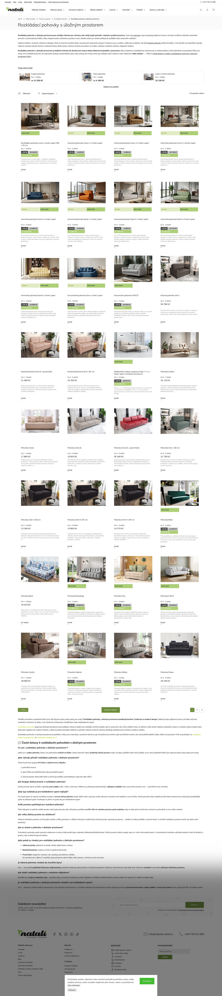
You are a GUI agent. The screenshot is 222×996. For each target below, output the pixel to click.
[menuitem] (39, 10)
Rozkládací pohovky (26, 727)
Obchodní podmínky (25, 966)
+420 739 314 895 (194, 934)
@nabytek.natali (77, 934)
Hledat (165, 957)
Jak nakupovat (70, 969)
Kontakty (8, 2)
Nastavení (72, 990)
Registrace (68, 953)
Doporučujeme (48, 93)
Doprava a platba (71, 966)
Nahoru (24, 710)
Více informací (74, 985)
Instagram (66, 934)
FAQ (19, 972)
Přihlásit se (195, 905)
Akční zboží (28, 2)
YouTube (71, 934)
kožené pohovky (154, 43)
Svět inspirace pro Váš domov (58, 2)
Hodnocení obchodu (25, 962)
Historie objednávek (72, 956)
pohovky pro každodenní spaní (67, 799)
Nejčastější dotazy (40, 2)
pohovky (137, 35)
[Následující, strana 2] (197, 710)
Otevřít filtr (24, 93)
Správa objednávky (25, 975)
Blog (14, 2)
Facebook (54, 934)
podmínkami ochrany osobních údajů (191, 910)
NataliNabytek (60, 934)
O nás (20, 2)
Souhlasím (147, 981)
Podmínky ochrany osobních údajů (30, 969)
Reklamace (69, 972)
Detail (23, 169)
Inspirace (21, 956)
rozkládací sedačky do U (47, 737)
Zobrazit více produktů (111, 87)
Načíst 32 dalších (110, 710)
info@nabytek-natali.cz (161, 934)
